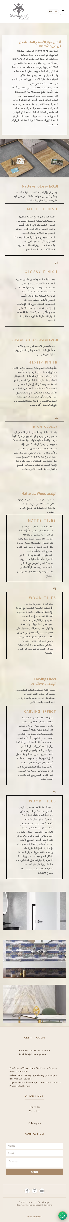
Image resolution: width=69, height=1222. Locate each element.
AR (56, 11)
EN (50, 11)
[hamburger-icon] (63, 11)
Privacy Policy (34, 1216)
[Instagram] (34, 1191)
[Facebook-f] (27, 1191)
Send (34, 1172)
